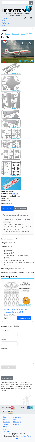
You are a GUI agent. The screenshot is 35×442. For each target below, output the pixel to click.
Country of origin (7, 196)
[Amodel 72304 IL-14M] (17, 51)
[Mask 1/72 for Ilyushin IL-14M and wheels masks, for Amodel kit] (17, 293)
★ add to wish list (20, 208)
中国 (3, 25)
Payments (6, 422)
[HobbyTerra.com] (17, 8)
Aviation (7, 34)
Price (3, 201)
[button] (23, 18)
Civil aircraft (15, 34)
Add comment (7, 378)
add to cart (7, 208)
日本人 (4, 20)
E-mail (3, 339)
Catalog (5, 30)
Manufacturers (6, 194)
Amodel (23, 34)
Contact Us (17, 417)
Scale (3, 198)
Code (3, 191)
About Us (16, 419)
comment (4, 349)
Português (5, 23)
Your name (5, 330)
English (4, 18)
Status (3, 203)
